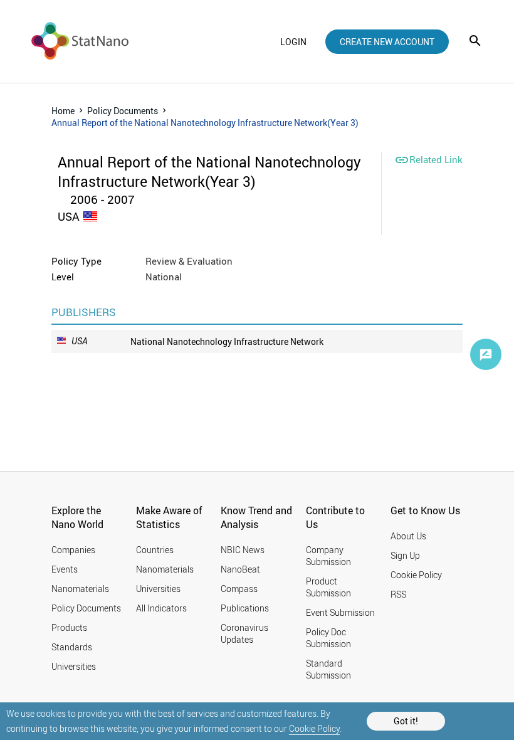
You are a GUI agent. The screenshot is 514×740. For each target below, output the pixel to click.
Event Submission (340, 612)
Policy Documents (122, 111)
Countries (155, 550)
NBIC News (243, 550)
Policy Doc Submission (328, 638)
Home (63, 111)
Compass (239, 589)
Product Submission (328, 587)
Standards (71, 647)
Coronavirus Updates (244, 633)
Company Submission (328, 556)
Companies (73, 550)
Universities (73, 666)
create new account (387, 42)
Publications (245, 608)
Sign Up (405, 555)
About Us (408, 536)
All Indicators (161, 608)
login (293, 42)
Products (69, 627)
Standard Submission (328, 669)
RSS (398, 594)
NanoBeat (240, 569)
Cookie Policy (314, 728)
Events (64, 569)
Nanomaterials (80, 589)
